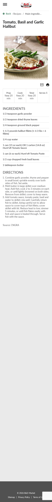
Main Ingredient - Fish (36, 14)
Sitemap (11, 497)
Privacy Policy (24, 497)
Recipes (17, 14)
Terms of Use (38, 497)
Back (8, 14)
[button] (40, 86)
